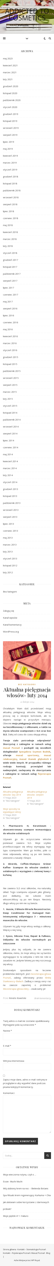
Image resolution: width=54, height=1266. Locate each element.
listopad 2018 (10, 183)
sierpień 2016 (10, 308)
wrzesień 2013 (11, 509)
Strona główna (9, 1249)
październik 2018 (12, 190)
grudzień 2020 (10, 86)
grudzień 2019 (10, 114)
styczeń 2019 (10, 169)
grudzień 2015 (10, 357)
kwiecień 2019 (10, 155)
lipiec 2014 (8, 440)
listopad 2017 (10, 266)
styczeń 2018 (10, 252)
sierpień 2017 (10, 280)
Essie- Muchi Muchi (12, 1181)
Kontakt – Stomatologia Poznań (31, 1249)
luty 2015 (8, 398)
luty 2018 (8, 245)
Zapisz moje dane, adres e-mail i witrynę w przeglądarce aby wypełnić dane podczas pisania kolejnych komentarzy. (25, 1083)
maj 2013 (8, 537)
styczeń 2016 (10, 350)
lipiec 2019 (8, 141)
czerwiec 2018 (10, 218)
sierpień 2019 (10, 134)
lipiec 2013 (8, 523)
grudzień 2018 (10, 176)
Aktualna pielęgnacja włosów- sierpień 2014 (37, 794)
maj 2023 (8, 58)
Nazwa (7, 1030)
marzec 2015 (10, 391)
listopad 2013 (10, 495)
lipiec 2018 (8, 211)
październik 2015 (12, 370)
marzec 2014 (10, 468)
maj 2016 (8, 329)
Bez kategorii (10, 591)
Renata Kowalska (17, 998)
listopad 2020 (10, 93)
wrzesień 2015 (11, 377)
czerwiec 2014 (10, 447)
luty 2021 (8, 79)
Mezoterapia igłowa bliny (16, 988)
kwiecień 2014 (10, 461)
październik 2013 (12, 502)
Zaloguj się (8, 610)
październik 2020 (12, 100)
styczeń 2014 (10, 482)
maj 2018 (8, 225)
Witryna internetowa (13, 1060)
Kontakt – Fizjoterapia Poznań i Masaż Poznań (24, 1253)
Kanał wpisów (10, 617)
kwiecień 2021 (10, 65)
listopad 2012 (10, 565)
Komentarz (9, 1092)
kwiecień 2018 (10, 232)
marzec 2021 (10, 72)
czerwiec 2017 (10, 294)
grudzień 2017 (10, 259)
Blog (48, 1253)
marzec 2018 (10, 239)
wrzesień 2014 (11, 426)
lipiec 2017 (8, 287)
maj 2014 (8, 454)
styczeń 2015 (10, 405)
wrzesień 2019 (11, 127)
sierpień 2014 (10, 433)
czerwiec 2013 (10, 530)
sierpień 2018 (10, 204)
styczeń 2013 (10, 558)
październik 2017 (12, 273)
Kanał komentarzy (12, 624)
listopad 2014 (10, 412)
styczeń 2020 (10, 107)
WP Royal (35, 1260)
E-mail (7, 1045)
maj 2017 (8, 301)
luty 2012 (8, 572)
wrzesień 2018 (11, 197)
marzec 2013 (10, 544)
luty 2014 (8, 475)
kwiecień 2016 (10, 336)
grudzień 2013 (10, 489)
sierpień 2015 (10, 384)
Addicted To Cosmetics (27, 14)
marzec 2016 (10, 343)
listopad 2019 (10, 120)
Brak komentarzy (42, 998)
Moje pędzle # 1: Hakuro (15, 1215)
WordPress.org (11, 631)
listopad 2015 (10, 364)
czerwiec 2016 (10, 322)
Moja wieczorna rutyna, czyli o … (19, 1174)
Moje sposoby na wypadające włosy (12, 810)
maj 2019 (8, 148)
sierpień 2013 (10, 516)
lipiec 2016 (8, 315)
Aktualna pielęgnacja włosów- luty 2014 (13, 793)
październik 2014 (12, 419)
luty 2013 (8, 551)
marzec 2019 (10, 162)
